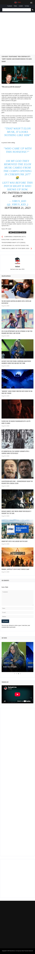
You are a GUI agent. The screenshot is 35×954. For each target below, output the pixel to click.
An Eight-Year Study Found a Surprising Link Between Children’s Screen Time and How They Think (16, 362)
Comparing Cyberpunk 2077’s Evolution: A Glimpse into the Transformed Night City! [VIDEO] (14, 239)
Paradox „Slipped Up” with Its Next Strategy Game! (15, 569)
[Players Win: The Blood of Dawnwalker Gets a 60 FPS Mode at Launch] (17, 409)
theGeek (17, 266)
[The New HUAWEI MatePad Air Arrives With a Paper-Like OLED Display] (17, 289)
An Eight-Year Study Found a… (10, 667)
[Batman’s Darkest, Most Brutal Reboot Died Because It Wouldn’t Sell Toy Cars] (17, 499)
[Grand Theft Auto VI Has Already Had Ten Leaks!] (17, 529)
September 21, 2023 (18, 207)
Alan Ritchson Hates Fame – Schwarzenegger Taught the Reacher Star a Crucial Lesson (17, 482)
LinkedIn (21, 6)
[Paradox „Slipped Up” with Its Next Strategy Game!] (17, 557)
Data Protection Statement (27, 951)
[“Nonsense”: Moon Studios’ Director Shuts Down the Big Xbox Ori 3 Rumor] (17, 379)
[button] (15, 673)
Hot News (4, 638)
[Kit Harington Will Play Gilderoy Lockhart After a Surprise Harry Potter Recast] (17, 439)
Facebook (9, 6)
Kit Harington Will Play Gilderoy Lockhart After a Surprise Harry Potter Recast (15, 452)
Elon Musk (23, 232)
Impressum (19, 951)
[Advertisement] (17, 31)
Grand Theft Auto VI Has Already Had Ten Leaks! (15, 541)
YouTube (27, 6)
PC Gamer (8, 229)
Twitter (15, 6)
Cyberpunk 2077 (17, 232)
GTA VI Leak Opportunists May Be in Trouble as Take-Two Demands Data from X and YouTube (17, 332)
